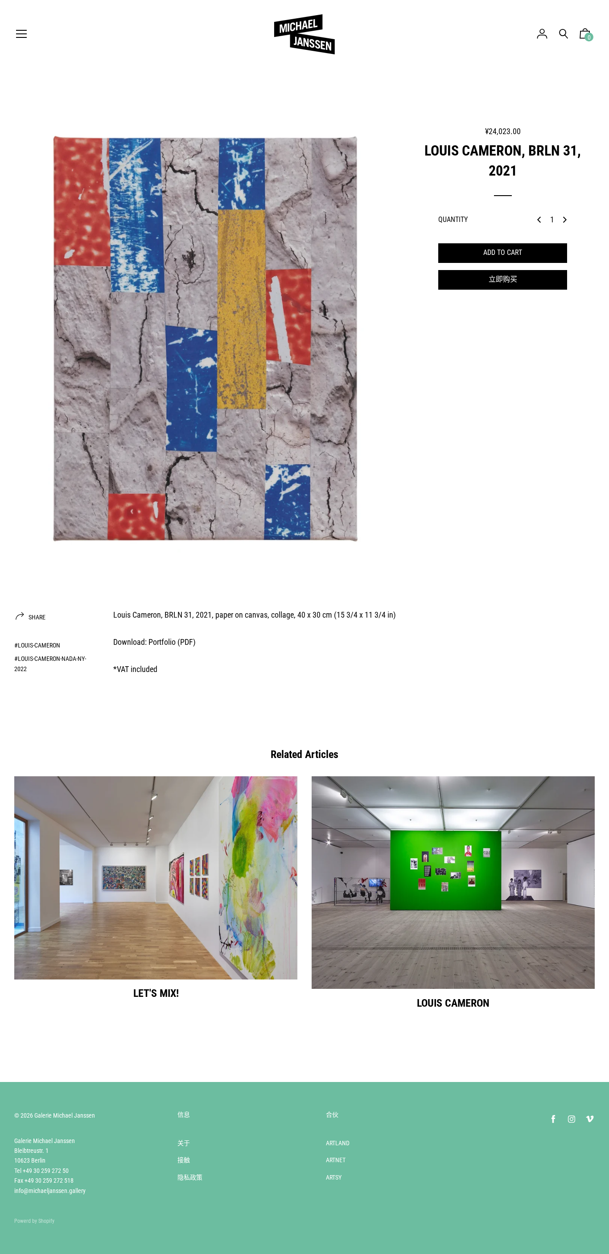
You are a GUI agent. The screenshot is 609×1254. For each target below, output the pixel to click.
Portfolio (162, 642)
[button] (585, 36)
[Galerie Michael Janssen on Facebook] (553, 1119)
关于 (183, 1143)
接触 (183, 1160)
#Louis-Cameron (37, 645)
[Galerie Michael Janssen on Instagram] (571, 1119)
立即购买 (503, 279)
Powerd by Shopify (34, 1221)
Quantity (453, 219)
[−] (539, 219)
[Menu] (21, 34)
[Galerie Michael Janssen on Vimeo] (590, 1119)
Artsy (334, 1177)
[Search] (563, 34)
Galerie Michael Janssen (64, 1115)
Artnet (336, 1160)
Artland (338, 1143)
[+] (565, 219)
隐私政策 (189, 1177)
